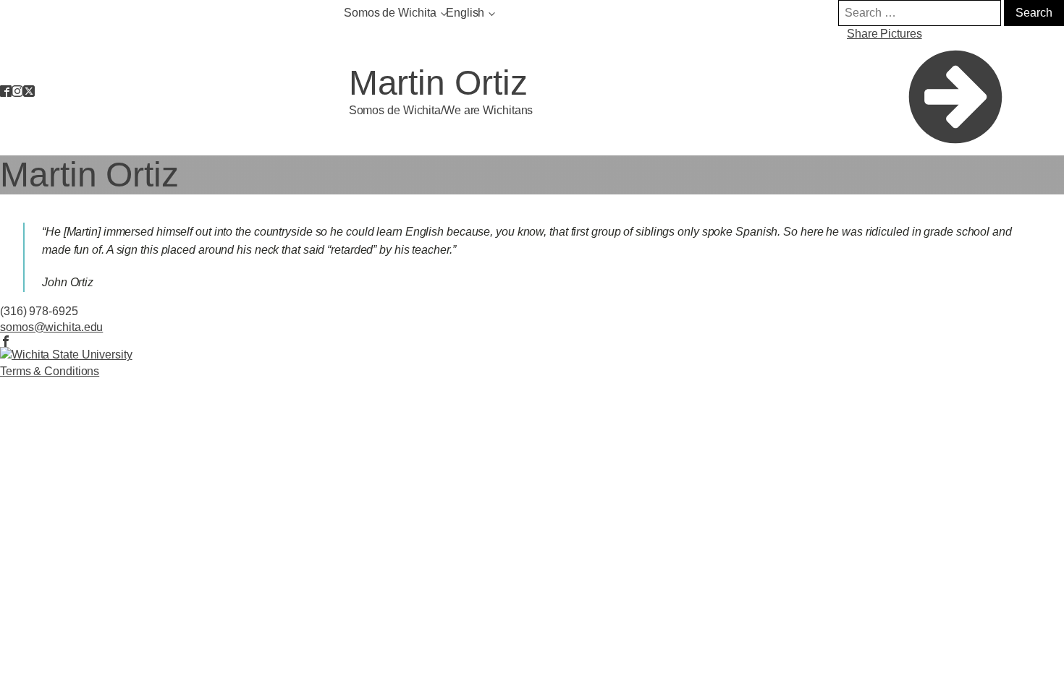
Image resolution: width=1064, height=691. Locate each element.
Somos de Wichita (390, 13)
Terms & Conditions (49, 371)
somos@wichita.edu (51, 327)
